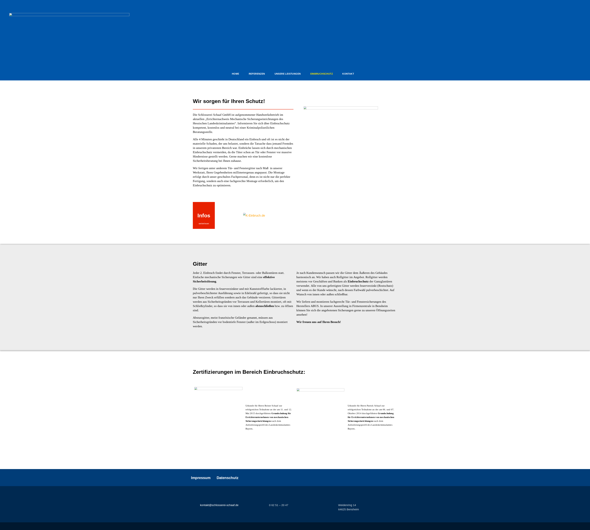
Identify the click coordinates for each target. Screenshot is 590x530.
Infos (203, 215)
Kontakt (348, 73)
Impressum (200, 478)
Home (235, 73)
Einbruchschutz (321, 73)
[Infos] (203, 207)
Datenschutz (227, 478)
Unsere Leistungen (288, 73)
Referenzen (257, 73)
